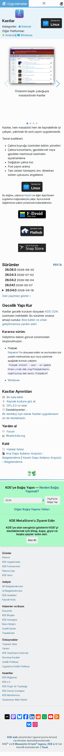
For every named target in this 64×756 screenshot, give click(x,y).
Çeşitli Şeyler (9, 628)
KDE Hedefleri (9, 595)
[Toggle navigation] (44, 3)
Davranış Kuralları (11, 657)
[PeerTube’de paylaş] (56, 715)
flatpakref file (15, 352)
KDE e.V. (6, 682)
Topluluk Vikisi (9, 644)
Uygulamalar (14, 4)
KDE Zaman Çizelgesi (13, 691)
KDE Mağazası (9, 677)
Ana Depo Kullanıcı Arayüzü (23, 453)
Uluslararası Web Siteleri (14, 699)
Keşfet (28, 195)
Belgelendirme (11, 457)
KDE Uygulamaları (11, 562)
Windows (26, 35)
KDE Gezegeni (9, 619)
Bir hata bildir (15, 397)
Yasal (44, 747)
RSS (56, 264)
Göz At (32, 540)
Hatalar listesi (15, 449)
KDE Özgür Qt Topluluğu (14, 686)
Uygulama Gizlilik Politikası (16, 666)
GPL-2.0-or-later (17, 405)
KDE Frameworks (11, 566)
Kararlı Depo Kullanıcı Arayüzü (42, 457)
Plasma (6, 557)
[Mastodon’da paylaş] (13, 715)
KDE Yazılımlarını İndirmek (15, 653)
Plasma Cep (8, 571)
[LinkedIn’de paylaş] (32, 715)
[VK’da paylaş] (28, 722)
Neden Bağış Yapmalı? (42, 489)
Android (10, 35)
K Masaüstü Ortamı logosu (29, 744)
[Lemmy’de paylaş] (44, 715)
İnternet (26, 26)
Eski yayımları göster (15, 296)
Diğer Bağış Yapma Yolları (32, 509)
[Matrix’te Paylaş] (7, 715)
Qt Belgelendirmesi (12, 590)
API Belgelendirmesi (12, 586)
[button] (27, 123)
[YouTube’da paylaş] (50, 715)
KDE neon (7, 575)
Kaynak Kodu (9, 599)
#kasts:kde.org (15, 435)
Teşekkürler (8, 633)
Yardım (5, 648)
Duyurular (7, 610)
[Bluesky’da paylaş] (19, 715)
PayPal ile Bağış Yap (52, 500)
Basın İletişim (9, 624)
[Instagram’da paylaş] (35, 722)
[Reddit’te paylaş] (38, 715)
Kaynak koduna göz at (21, 401)
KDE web (12, 737)
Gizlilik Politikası (10, 662)
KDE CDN (51, 311)
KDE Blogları (8, 615)
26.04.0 (19, 290)
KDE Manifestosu (11, 695)
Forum (11, 431)
